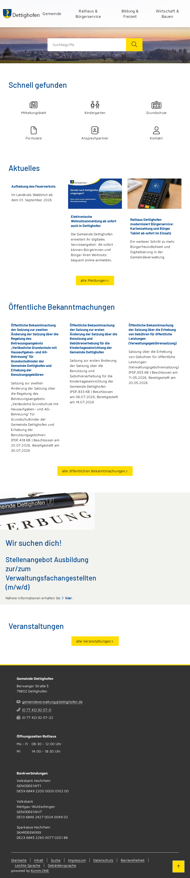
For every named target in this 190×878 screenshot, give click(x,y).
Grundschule (156, 113)
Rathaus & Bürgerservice (88, 14)
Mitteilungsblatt (33, 113)
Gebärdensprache (62, 865)
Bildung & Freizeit (130, 14)
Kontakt (156, 138)
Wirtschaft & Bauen (167, 14)
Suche (55, 860)
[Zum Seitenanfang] (178, 866)
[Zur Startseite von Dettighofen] (21, 13)
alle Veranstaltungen (93, 641)
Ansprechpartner (94, 138)
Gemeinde (51, 13)
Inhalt (38, 860)
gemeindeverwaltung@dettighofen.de (52, 702)
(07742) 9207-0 (36, 710)
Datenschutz (103, 860)
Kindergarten (95, 113)
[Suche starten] (134, 44)
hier (68, 598)
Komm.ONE (40, 871)
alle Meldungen (94, 280)
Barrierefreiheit (133, 860)
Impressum (77, 860)
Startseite (19, 860)
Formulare (34, 138)
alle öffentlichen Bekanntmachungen (93, 471)
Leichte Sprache (27, 865)
